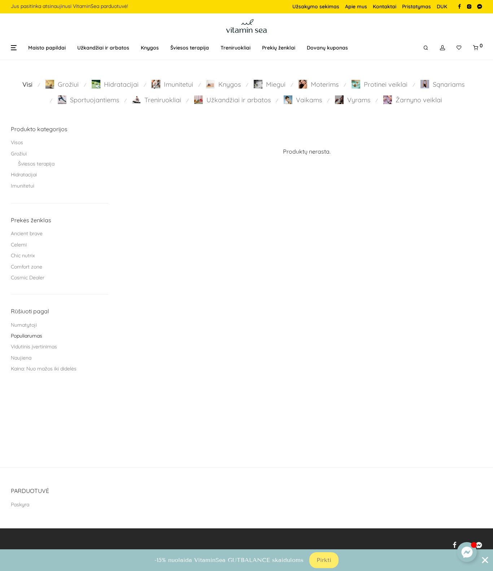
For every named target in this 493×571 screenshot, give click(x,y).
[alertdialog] (246, 560)
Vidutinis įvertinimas (34, 346)
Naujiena (21, 358)
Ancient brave (27, 233)
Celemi (19, 244)
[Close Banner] (485, 560)
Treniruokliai (235, 47)
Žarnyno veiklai (419, 100)
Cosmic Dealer (27, 277)
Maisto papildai (47, 47)
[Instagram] (469, 6)
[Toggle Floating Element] (467, 552)
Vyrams (358, 100)
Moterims (325, 84)
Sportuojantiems (94, 100)
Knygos (150, 47)
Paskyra (20, 504)
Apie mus (356, 6)
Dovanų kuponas (327, 47)
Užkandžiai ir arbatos (103, 47)
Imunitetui (178, 84)
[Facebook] (459, 6)
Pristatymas (416, 6)
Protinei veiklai (385, 84)
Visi (27, 84)
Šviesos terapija (189, 47)
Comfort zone (26, 266)
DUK (442, 6)
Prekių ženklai (278, 47)
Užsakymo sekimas (315, 6)
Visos (17, 142)
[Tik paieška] (426, 47)
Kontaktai (384, 6)
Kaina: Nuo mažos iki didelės (44, 368)
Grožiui (68, 84)
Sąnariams (448, 84)
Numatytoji (24, 325)
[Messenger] (479, 6)
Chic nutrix (23, 255)
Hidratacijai (121, 84)
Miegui (275, 84)
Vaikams (309, 100)
